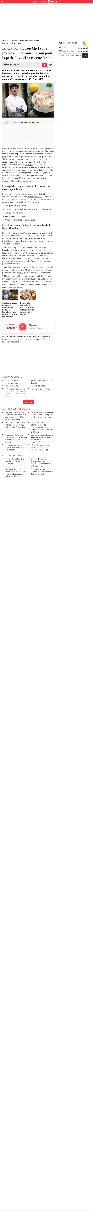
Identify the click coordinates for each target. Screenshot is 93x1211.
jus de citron (18, 213)
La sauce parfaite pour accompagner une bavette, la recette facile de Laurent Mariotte (16, 438)
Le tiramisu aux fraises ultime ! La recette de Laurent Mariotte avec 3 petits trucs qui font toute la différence (42, 427)
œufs (21, 272)
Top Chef (29, 164)
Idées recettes (18, 40)
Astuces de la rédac (68, 51)
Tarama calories (37, 389)
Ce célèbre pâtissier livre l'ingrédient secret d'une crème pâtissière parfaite (15, 424)
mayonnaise (34, 279)
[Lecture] (22, 326)
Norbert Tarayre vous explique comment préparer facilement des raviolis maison (41, 462)
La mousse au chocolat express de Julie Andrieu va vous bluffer (16, 447)
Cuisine (63, 48)
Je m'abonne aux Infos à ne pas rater (24, 122)
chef (52, 233)
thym (15, 250)
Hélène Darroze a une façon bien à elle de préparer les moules (40, 447)
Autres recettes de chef (12, 43)
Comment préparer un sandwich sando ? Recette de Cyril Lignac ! (42, 471)
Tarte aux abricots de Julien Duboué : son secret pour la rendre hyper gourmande (42, 414)
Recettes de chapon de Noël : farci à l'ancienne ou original (16, 401)
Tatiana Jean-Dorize (11, 64)
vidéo (19, 178)
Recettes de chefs (33, 40)
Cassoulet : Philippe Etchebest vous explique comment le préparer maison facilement (15, 472)
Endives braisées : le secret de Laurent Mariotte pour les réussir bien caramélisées (42, 438)
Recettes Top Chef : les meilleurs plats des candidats (14, 461)
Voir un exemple (82, 48)
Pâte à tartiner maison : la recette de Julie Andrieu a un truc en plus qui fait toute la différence (16, 416)
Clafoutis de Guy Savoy (40, 399)
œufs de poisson (34, 196)
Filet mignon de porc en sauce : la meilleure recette (16, 390)
